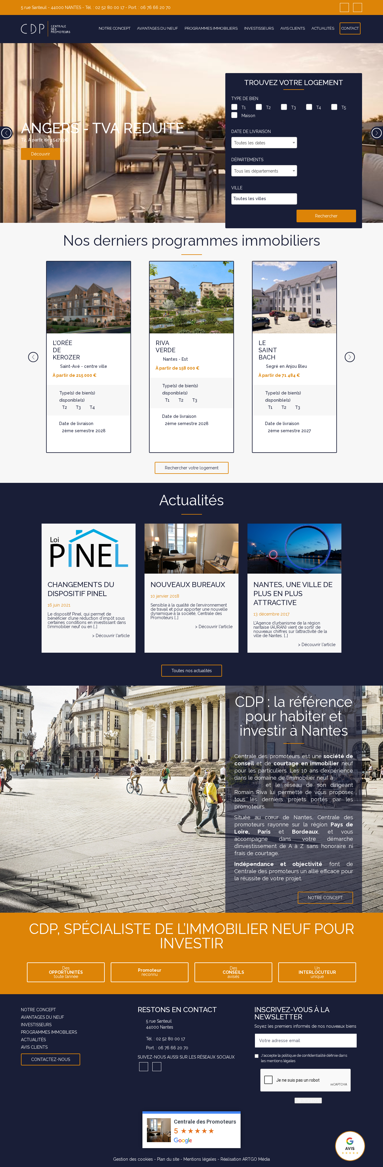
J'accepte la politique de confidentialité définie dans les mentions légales (304, 1058)
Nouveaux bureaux (188, 584)
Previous (6, 133)
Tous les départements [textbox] (256, 171)
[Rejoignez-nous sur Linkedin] (357, 7)
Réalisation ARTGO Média (245, 1159)
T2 (268, 107)
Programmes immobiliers (211, 28)
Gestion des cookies (133, 1159)
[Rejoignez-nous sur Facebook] (344, 7)
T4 (318, 107)
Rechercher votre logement (191, 467)
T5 (343, 107)
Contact (350, 28)
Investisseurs (259, 28)
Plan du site (168, 1159)
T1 (243, 107)
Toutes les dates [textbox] (249, 142)
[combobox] (264, 142)
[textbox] (265, 198)
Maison (248, 115)
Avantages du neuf (157, 28)
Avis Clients (292, 28)
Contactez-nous (50, 1059)
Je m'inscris (308, 1100)
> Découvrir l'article (111, 635)
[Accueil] (45, 29)
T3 (293, 107)
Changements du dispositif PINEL (81, 589)
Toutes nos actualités (191, 670)
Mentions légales (199, 1159)
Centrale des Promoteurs (205, 1121)
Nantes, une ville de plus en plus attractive (292, 593)
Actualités (322, 28)
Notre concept (114, 28)
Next (376, 133)
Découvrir (40, 154)
